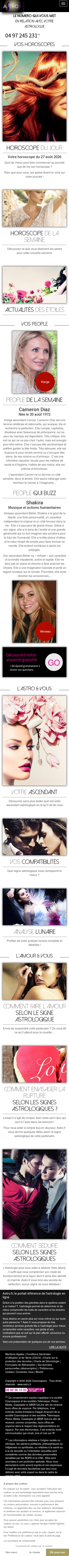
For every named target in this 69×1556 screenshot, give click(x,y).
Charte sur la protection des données (31, 1359)
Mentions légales (14, 1354)
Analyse (35, 932)
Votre (35, 792)
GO (54, 662)
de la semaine (35, 236)
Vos (34, 862)
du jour (34, 148)
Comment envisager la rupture (34, 1099)
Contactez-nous (25, 1372)
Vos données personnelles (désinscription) (28, 1366)
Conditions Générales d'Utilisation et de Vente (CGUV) (28, 1355)
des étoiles (34, 310)
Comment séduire (34, 1252)
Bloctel (39, 1372)
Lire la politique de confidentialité (19, 1541)
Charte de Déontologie (46, 1361)
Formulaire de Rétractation (20, 1364)
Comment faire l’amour (34, 1013)
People (34, 400)
